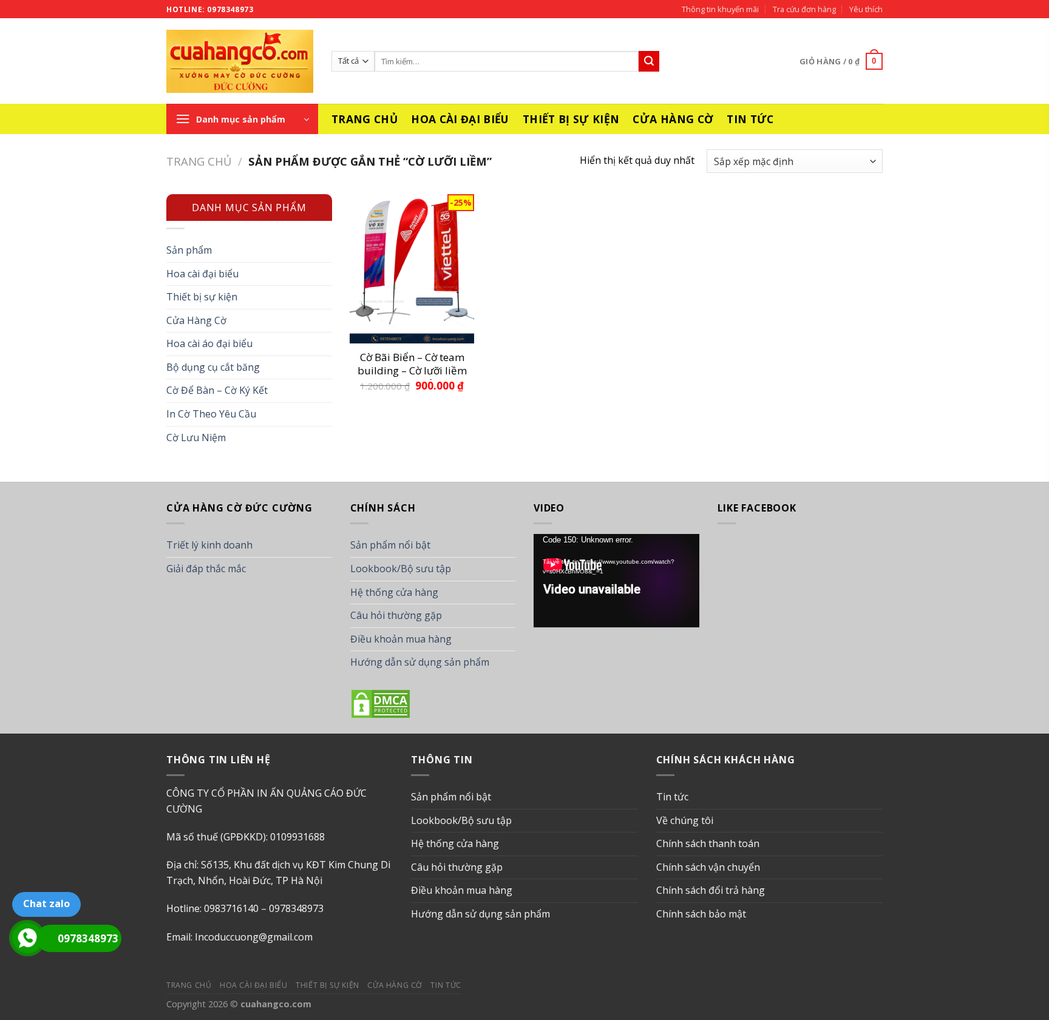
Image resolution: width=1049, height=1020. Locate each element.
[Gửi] (649, 61)
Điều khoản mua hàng (401, 639)
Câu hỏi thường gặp (396, 615)
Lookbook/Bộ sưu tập (400, 568)
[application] (616, 580)
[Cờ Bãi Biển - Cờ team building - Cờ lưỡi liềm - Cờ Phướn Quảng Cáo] (412, 268)
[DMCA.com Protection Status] (380, 702)
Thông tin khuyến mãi (720, 9)
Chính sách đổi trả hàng (710, 890)
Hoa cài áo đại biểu (209, 343)
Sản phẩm (189, 250)
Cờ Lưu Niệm (196, 437)
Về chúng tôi (684, 820)
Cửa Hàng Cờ (673, 119)
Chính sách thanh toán (707, 843)
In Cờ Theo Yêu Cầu (211, 413)
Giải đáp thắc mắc (206, 568)
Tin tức (750, 119)
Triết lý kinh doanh (209, 545)
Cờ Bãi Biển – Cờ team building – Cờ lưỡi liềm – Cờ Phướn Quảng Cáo (412, 365)
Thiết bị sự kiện (571, 119)
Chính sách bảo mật (701, 913)
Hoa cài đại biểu (460, 119)
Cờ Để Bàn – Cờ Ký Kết (217, 390)
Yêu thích (866, 9)
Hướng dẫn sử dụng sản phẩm (419, 662)
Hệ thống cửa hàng (394, 592)
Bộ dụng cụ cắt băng (213, 367)
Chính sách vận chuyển (708, 867)
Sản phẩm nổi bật (390, 545)
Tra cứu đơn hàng (804, 9)
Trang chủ (364, 119)
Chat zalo (46, 903)
